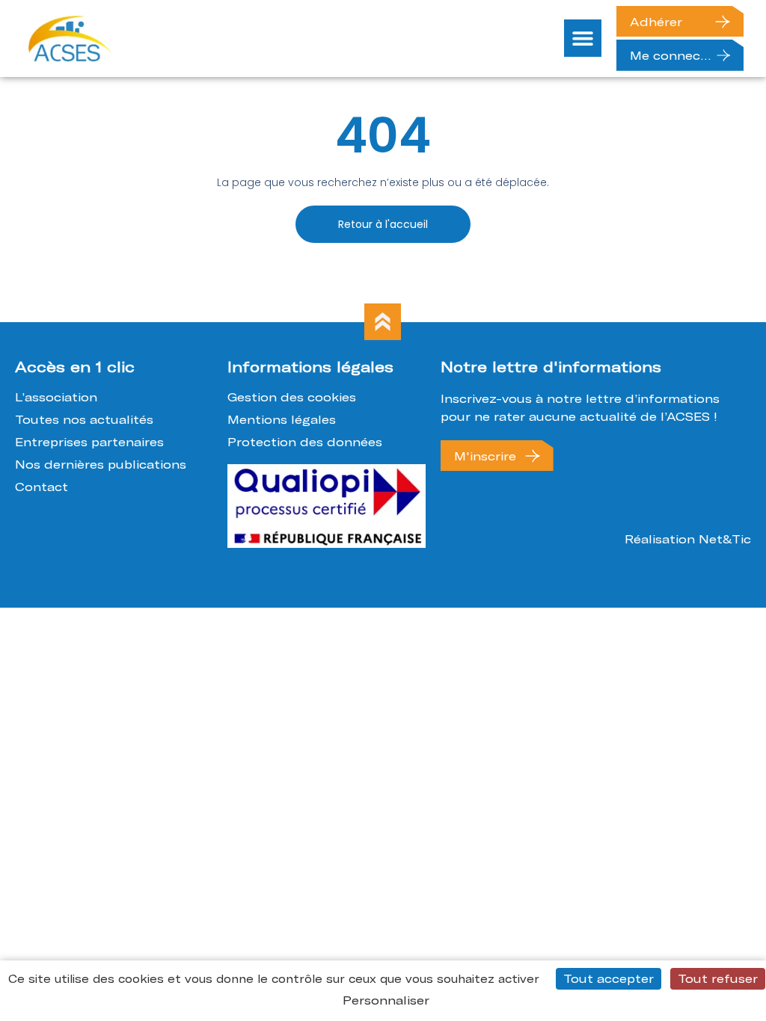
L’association (56, 396)
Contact (41, 486)
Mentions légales (281, 419)
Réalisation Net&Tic (688, 538)
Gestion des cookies (291, 396)
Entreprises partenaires (89, 441)
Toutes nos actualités (84, 419)
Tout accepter (608, 978)
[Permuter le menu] (582, 38)
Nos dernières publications (100, 464)
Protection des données (304, 441)
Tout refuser (718, 978)
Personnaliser (386, 1000)
